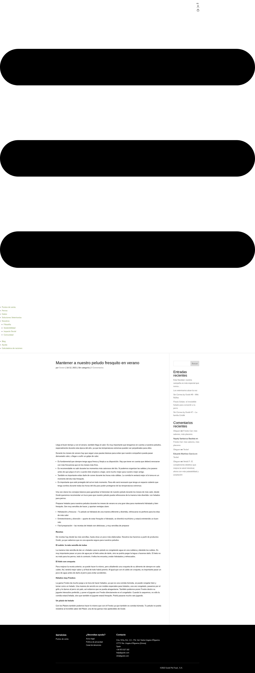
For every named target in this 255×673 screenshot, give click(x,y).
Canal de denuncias (93, 645)
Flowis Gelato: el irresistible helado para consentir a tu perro (184, 405)
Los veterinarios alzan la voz (185, 390)
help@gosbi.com (122, 653)
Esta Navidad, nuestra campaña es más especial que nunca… (186, 383)
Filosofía (7, 324)
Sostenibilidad (9, 328)
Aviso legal (90, 639)
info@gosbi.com (122, 656)
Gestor (62, 368)
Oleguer (176, 431)
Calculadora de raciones (12, 348)
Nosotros (5, 321)
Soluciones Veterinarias (12, 317)
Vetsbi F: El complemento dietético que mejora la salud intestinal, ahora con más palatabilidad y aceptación (186, 468)
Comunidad (8, 335)
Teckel (186, 449)
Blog (4, 341)
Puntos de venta (9, 307)
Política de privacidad (94, 642)
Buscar (195, 363)
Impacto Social (10, 331)
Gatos (4, 314)
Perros (4, 310)
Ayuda (4, 345)
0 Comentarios (97, 368)
